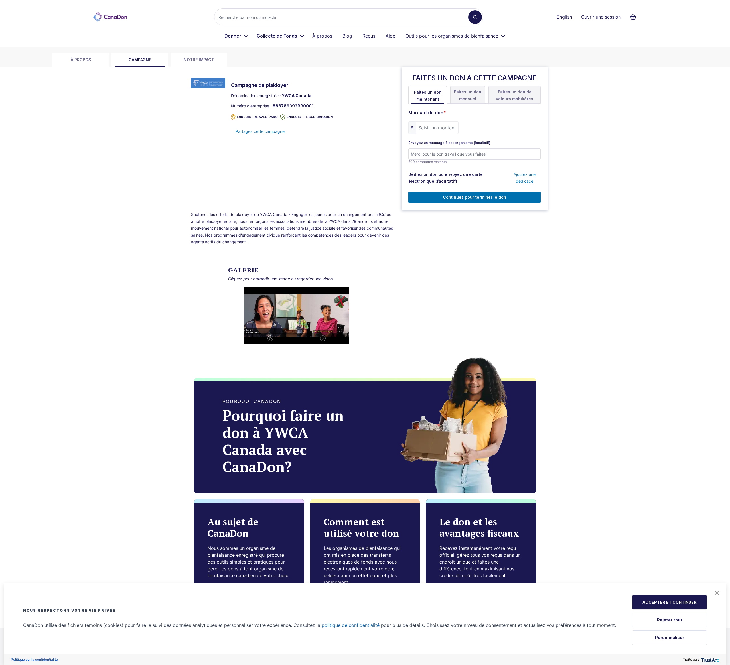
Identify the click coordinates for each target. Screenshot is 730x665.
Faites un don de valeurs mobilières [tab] (514, 95)
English (564, 17)
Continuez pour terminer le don (474, 197)
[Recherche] (475, 17)
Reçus (368, 36)
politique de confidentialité (351, 625)
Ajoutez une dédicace (525, 178)
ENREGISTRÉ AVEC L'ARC (257, 117)
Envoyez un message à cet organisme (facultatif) (449, 143)
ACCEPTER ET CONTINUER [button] (669, 602)
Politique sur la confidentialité (34, 659)
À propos (322, 36)
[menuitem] (236, 35)
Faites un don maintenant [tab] (427, 95)
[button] (717, 593)
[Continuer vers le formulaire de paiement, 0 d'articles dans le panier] (635, 17)
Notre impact (199, 59)
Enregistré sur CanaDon (310, 117)
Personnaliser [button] (669, 637)
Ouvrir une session (601, 17)
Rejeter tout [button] (669, 619)
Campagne (140, 59)
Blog (347, 36)
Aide (390, 36)
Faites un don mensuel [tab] (467, 95)
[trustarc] (709, 659)
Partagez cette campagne (260, 131)
